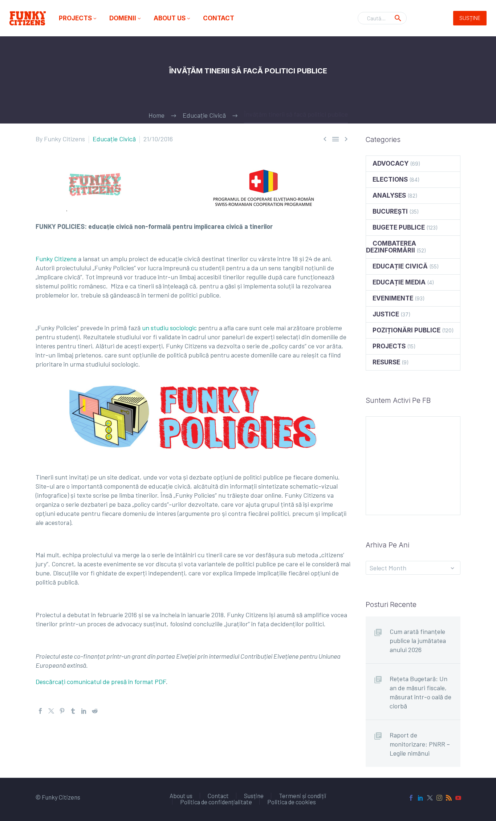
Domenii (125, 18)
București (390, 211)
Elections (390, 179)
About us (172, 18)
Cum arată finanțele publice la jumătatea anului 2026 (418, 640)
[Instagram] (439, 798)
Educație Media (399, 282)
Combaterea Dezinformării (391, 247)
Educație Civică (114, 139)
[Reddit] (95, 711)
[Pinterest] (62, 711)
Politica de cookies (291, 802)
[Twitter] (51, 711)
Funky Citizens (56, 259)
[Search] (398, 18)
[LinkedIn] (84, 711)
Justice (386, 314)
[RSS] (449, 798)
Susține (469, 18)
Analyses (389, 195)
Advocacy (390, 163)
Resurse (386, 362)
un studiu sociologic (169, 328)
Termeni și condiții (302, 796)
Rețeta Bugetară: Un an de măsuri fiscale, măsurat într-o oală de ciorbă (420, 692)
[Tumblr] (73, 711)
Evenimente (393, 298)
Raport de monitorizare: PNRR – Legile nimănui (420, 744)
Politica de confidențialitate (216, 802)
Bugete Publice (399, 227)
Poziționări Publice (406, 330)
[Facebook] (40, 711)
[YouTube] (458, 798)
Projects (78, 18)
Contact (218, 18)
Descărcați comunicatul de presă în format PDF (101, 681)
